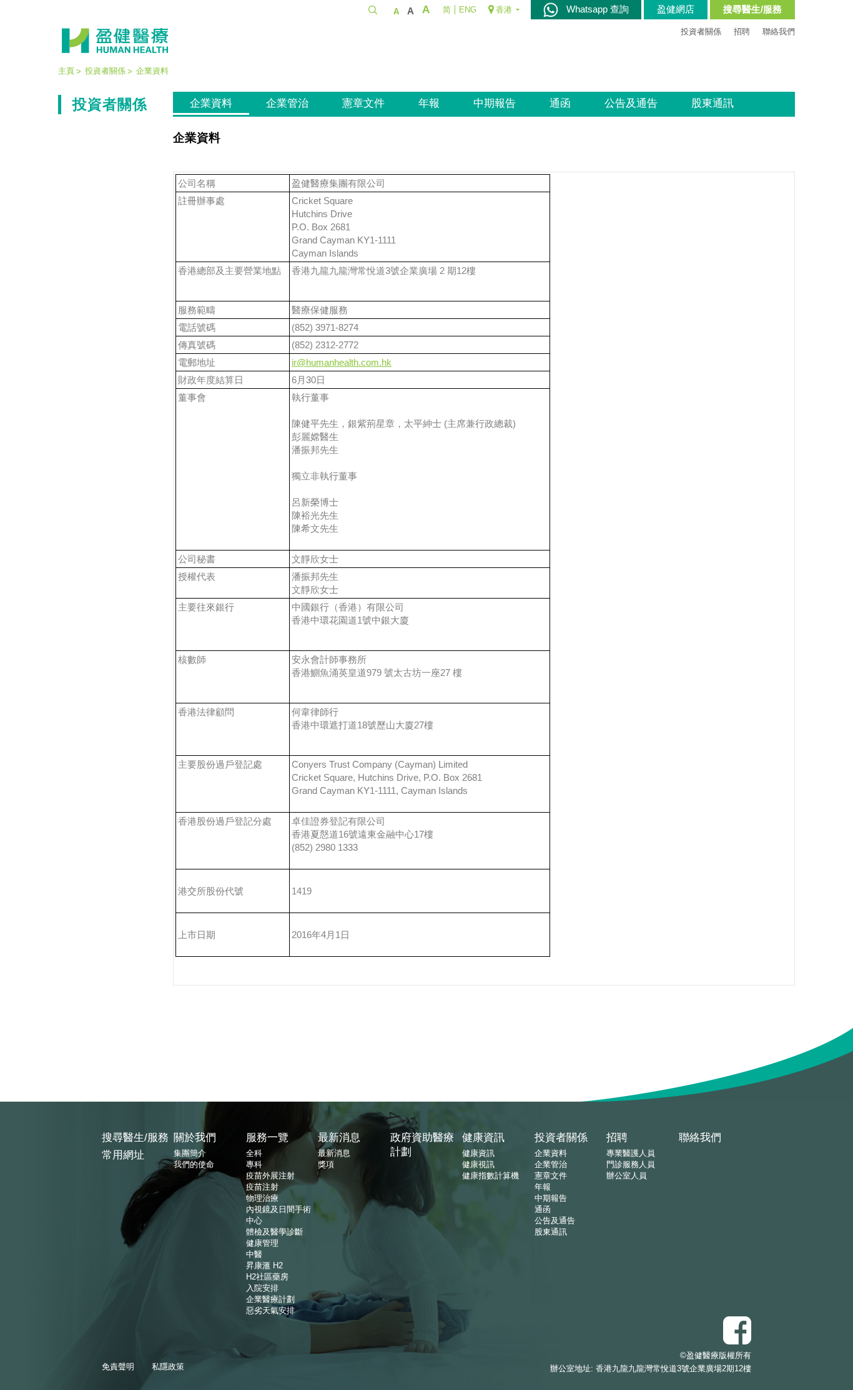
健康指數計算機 (490, 1175)
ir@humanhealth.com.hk (342, 362)
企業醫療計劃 (270, 1299)
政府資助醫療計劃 (422, 1145)
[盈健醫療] (115, 40)
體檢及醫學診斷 (274, 1231)
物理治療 (262, 1198)
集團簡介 (190, 1153)
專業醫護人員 (630, 1153)
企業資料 (211, 103)
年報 (429, 103)
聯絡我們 (778, 31)
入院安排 (262, 1288)
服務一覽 (267, 1137)
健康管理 (262, 1243)
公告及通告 (631, 103)
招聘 (742, 31)
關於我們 (195, 1137)
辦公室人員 (626, 1175)
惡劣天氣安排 (270, 1310)
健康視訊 (478, 1164)
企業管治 (287, 103)
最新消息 (339, 1137)
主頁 (66, 71)
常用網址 (123, 1155)
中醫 (254, 1254)
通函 (560, 103)
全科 (254, 1153)
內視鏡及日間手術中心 (278, 1215)
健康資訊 (483, 1137)
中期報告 (494, 103)
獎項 (326, 1164)
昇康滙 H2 (264, 1265)
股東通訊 (712, 103)
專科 (254, 1164)
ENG (467, 9)
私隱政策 (168, 1366)
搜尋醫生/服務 (752, 9)
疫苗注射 (262, 1187)
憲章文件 (363, 103)
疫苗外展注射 (270, 1175)
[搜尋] (372, 9)
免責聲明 (118, 1366)
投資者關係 (701, 31)
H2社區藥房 (267, 1276)
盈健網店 (675, 9)
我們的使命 (194, 1164)
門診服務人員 (630, 1164)
